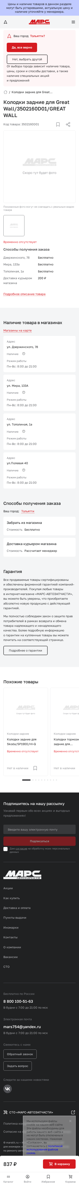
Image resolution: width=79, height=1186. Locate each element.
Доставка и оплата (17, 908)
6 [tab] (44, 780)
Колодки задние (18, 733)
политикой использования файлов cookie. (45, 1149)
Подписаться (39, 841)
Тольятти (27, 511)
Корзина (70, 1181)
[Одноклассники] (59, 129)
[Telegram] (46, 129)
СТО (6, 966)
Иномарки (11, 927)
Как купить (11, 898)
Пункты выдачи (14, 917)
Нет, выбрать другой (27, 59)
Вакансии (10, 957)
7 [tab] (47, 780)
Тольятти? (37, 36)
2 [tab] (32, 780)
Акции (8, 888)
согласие (21, 848)
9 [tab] (53, 780)
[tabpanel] (25, 732)
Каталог (8, 1181)
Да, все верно (22, 47)
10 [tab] (56, 780)
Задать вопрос (17, 1066)
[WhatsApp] (66, 129)
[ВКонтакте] (53, 129)
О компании (12, 947)
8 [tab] (50, 780)
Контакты (10, 937)
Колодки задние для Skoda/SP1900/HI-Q (21, 741)
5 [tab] (41, 780)
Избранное (48, 1181)
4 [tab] (38, 780)
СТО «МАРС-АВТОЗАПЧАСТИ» (31, 1112)
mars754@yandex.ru (22, 1026)
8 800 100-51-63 (18, 1001)
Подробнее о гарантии (25, 650)
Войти (27, 1181)
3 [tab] (35, 780)
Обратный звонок (20, 1054)
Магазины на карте (17, 330)
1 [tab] (26, 780)
